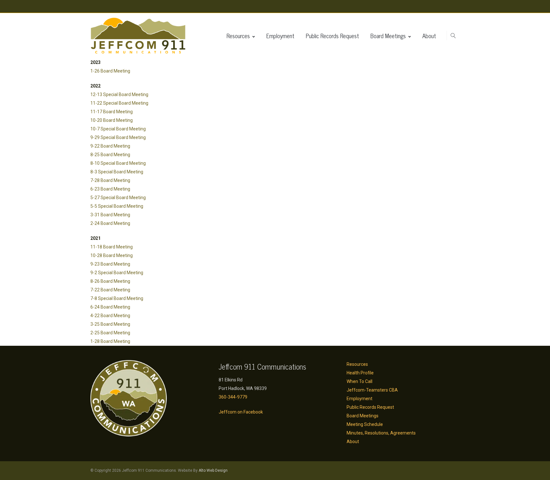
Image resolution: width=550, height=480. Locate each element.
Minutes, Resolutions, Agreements (381, 432)
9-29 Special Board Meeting (118, 137)
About (429, 35)
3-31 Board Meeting (110, 214)
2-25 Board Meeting (110, 332)
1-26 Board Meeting (110, 70)
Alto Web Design (213, 470)
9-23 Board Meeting (110, 264)
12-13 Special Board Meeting (119, 94)
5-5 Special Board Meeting (116, 206)
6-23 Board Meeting (110, 188)
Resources (238, 35)
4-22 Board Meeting (110, 315)
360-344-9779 (233, 397)
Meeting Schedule (365, 424)
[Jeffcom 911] (138, 35)
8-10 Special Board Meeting (118, 163)
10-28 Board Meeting (111, 255)
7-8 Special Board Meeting (116, 298)
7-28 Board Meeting (110, 180)
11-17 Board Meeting (111, 111)
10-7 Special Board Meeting (118, 128)
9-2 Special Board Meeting (116, 272)
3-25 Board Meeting (110, 324)
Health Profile (360, 372)
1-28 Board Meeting (110, 341)
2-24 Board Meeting (110, 223)
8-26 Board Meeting (110, 281)
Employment (280, 35)
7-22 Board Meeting (110, 289)
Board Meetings (388, 35)
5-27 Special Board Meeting (118, 197)
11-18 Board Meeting (111, 246)
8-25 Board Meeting (110, 154)
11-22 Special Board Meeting (119, 103)
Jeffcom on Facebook (241, 411)
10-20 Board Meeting (111, 120)
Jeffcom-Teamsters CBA (372, 390)
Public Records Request (332, 35)
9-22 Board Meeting (110, 146)
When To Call (359, 381)
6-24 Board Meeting (110, 307)
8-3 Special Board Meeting (116, 171)
